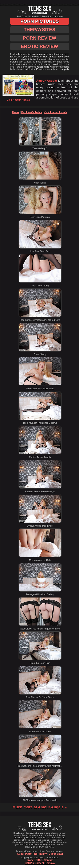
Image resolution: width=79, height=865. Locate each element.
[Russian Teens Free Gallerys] (40, 487)
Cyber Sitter (56, 853)
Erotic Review (39, 46)
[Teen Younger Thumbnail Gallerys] (40, 419)
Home (15, 112)
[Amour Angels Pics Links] (40, 522)
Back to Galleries (31, 112)
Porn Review (39, 38)
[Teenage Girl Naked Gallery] (40, 590)
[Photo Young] (40, 350)
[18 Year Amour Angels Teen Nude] (40, 796)
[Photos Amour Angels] (40, 453)
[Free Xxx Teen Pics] (40, 659)
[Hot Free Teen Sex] (40, 247)
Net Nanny (40, 853)
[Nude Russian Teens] (40, 728)
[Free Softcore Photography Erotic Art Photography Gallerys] (40, 762)
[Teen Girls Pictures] (40, 213)
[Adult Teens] (40, 179)
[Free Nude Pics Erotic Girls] (40, 384)
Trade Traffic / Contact (40, 860)
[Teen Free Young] (40, 282)
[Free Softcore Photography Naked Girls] (40, 316)
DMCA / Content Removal (40, 863)
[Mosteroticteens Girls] (40, 556)
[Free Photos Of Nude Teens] (40, 693)
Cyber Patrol (24, 853)
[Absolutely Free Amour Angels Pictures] (40, 625)
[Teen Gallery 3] (40, 144)
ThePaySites (39, 29)
